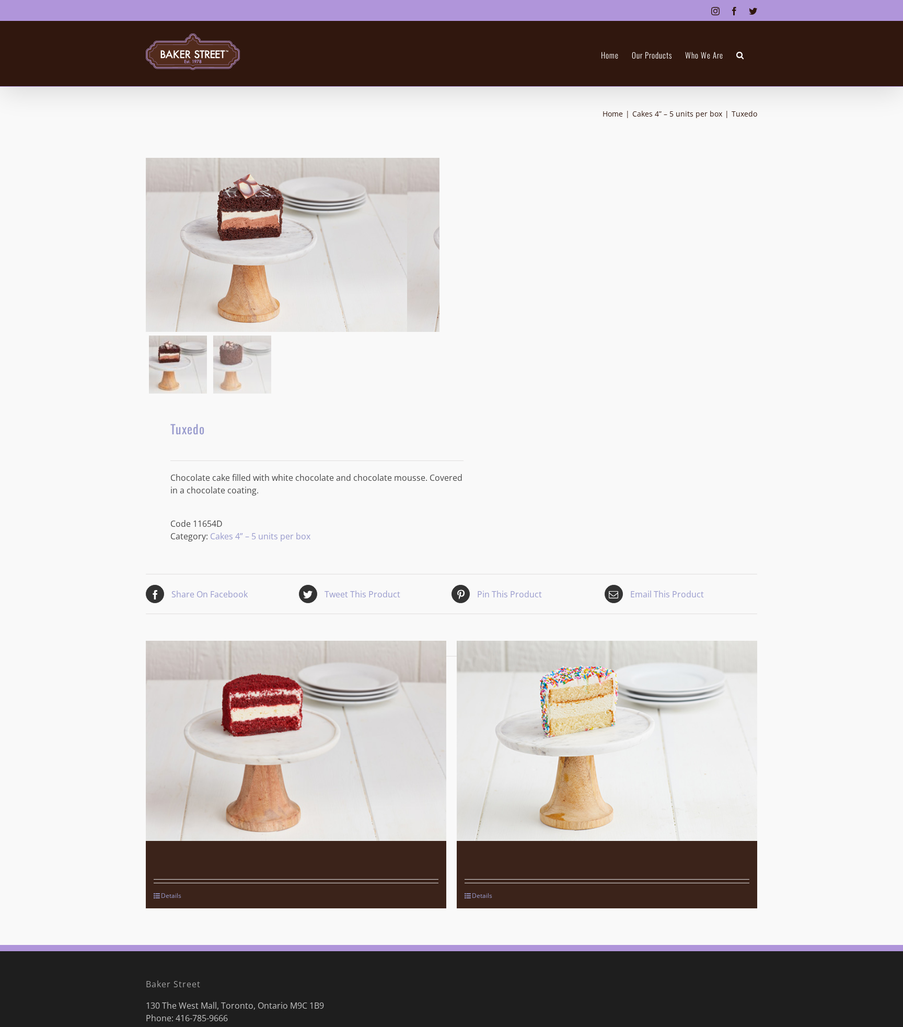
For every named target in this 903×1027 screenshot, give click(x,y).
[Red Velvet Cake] (296, 740)
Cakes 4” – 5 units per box (260, 536)
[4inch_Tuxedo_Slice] (276, 245)
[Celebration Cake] (607, 740)
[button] (740, 55)
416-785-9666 (202, 1018)
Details (171, 895)
